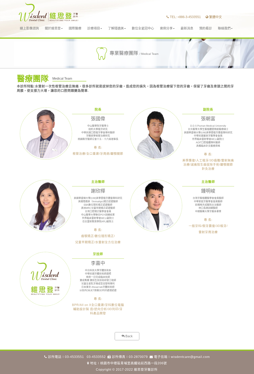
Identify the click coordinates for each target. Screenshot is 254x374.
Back (129, 336)
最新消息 (187, 28)
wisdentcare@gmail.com (190, 357)
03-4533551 (74, 357)
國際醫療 (75, 28)
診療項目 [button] (93, 28)
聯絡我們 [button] (224, 28)
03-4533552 (96, 357)
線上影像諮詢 (29, 28)
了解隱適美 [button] (116, 28)
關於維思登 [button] (53, 28)
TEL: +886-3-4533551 (185, 17)
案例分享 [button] (166, 28)
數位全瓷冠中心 (143, 28)
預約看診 (205, 28)
